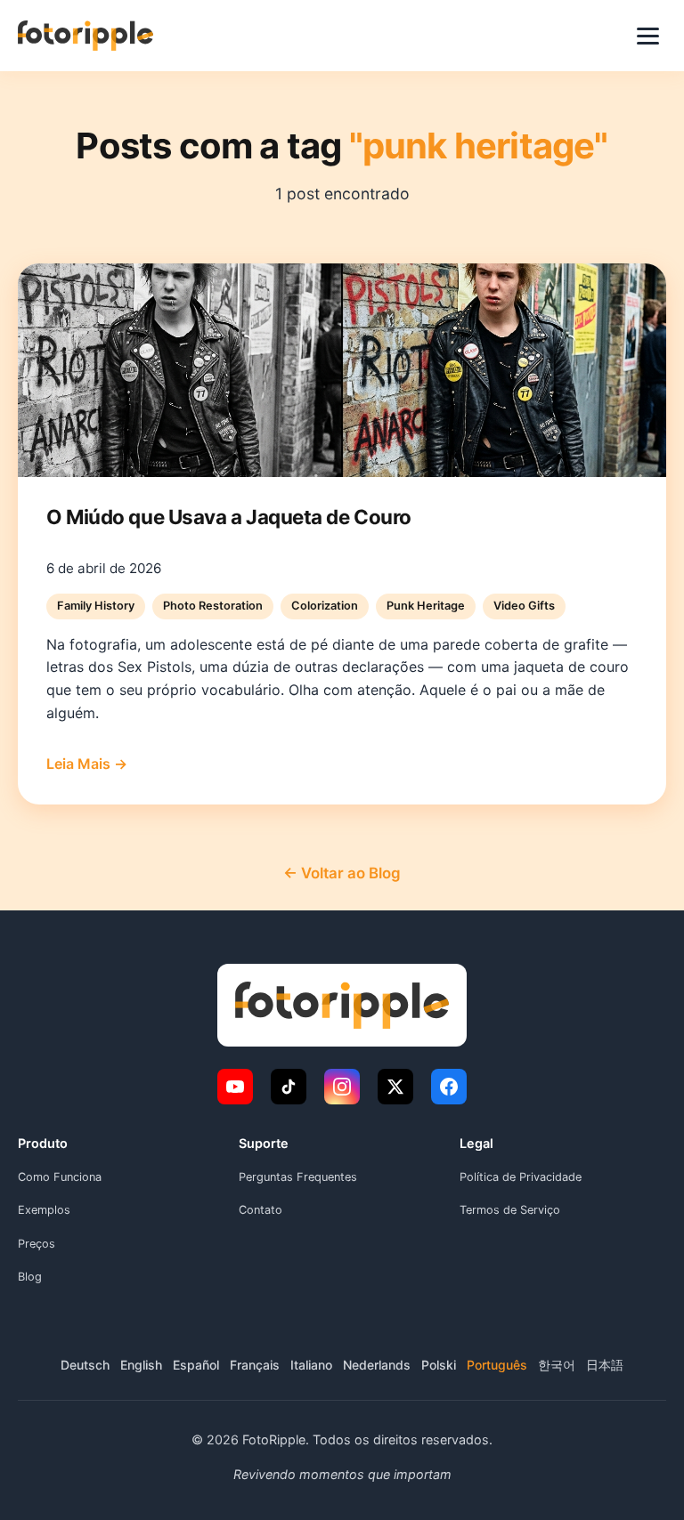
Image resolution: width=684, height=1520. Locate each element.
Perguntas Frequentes (298, 1177)
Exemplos (44, 1210)
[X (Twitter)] (395, 1086)
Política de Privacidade (521, 1177)
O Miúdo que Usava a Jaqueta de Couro (228, 517)
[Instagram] (342, 1086)
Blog (30, 1276)
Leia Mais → (86, 763)
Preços (36, 1243)
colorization (324, 605)
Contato (260, 1210)
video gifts (524, 605)
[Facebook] (449, 1086)
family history (95, 605)
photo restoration (213, 605)
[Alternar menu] (648, 36)
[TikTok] (288, 1086)
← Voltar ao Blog (342, 873)
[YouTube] (235, 1086)
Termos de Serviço (510, 1210)
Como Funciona (60, 1177)
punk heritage (426, 605)
